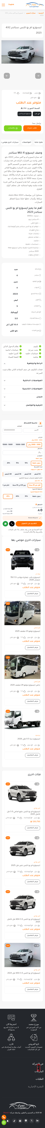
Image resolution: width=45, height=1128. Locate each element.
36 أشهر (18, 474)
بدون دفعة (36, 463)
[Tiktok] (14, 1121)
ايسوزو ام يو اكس (24, 114)
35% (26, 496)
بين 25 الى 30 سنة (19, 485)
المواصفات (26, 142)
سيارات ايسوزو (31, 13)
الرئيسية (41, 13)
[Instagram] (26, 1121)
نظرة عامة (39, 142)
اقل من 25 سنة (34, 485)
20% (8, 463)
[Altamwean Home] (35, 4)
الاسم (40, 426)
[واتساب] (5, 523)
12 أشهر (37, 474)
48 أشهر (8, 474)
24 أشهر (28, 474)
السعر (40, 449)
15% (17, 463)
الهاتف (19, 426)
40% (17, 496)
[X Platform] (31, 1121)
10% (26, 463)
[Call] (12, 523)
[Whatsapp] (4, 1122)
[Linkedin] (37, 1121)
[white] (23, 119)
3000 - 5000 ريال (34, 445)
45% (8, 496)
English (11, 5)
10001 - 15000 (7, 445)
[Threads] (20, 1121)
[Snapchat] (7, 1121)
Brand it (6, 1113)
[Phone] (4, 1117)
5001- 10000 (20, 445)
